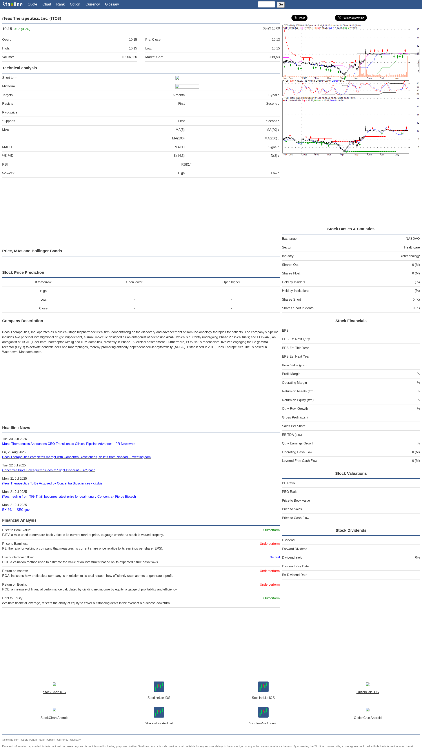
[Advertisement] (134, 212)
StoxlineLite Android (159, 723)
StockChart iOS (54, 692)
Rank (60, 4)
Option (75, 4)
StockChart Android (54, 718)
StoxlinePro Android (263, 723)
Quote (32, 4)
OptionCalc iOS (368, 692)
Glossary (112, 4)
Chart (46, 4)
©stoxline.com (10, 739)
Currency (92, 4)
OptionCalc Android (368, 718)
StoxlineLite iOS (158, 698)
